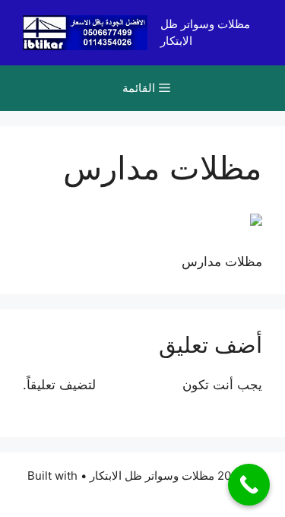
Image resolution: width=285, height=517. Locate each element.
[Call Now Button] (249, 485)
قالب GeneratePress (142, 493)
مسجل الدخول (139, 384)
